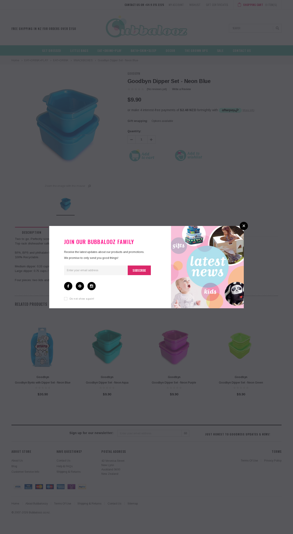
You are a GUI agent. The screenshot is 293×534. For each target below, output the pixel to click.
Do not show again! (82, 298)
